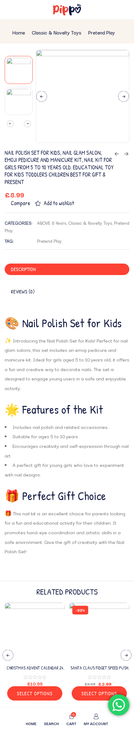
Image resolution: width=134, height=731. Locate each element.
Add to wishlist (59, 203)
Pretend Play (101, 32)
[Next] (123, 96)
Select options (35, 693)
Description (23, 269)
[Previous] (41, 96)
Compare (20, 203)
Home (18, 32)
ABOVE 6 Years (51, 222)
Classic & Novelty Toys (56, 32)
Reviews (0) (23, 291)
